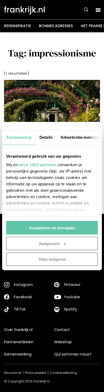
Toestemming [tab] (18, 137)
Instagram (23, 284)
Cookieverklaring (63, 372)
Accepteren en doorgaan (52, 228)
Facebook (23, 297)
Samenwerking (17, 354)
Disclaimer (12, 372)
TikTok (20, 309)
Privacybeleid (35, 372)
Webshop (63, 342)
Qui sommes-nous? (72, 354)
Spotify (70, 309)
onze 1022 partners (38, 164)
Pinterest (72, 284)
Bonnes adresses (56, 25)
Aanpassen (49, 243)
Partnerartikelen (19, 342)
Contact (62, 329)
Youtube (72, 297)
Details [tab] (46, 137)
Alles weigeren (52, 259)
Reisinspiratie (17, 25)
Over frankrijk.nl (18, 329)
